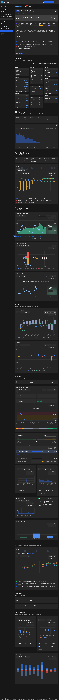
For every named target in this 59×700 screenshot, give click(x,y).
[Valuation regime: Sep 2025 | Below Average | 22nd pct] (48, 428)
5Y (21, 173)
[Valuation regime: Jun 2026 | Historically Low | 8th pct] (54, 428)
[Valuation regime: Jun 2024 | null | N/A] (38, 428)
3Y (19, 173)
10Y (23, 173)
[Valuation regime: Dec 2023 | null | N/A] (34, 428)
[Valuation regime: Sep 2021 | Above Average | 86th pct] (17, 428)
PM (20, 53)
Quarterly (54, 245)
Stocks (28, 2)
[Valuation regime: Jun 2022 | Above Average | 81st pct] (23, 428)
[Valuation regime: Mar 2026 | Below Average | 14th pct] (52, 428)
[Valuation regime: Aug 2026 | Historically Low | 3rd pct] (56, 428)
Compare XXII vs (7, 31)
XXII (18, 11)
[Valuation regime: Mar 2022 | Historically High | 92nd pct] (21, 428)
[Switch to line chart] (22, 168)
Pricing (42, 2)
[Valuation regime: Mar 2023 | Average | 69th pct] (29, 428)
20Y (28, 173)
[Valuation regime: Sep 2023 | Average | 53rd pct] (32, 428)
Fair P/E (47, 276)
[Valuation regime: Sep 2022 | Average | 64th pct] (25, 428)
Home (24, 2)
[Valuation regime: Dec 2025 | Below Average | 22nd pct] (50, 428)
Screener (33, 2)
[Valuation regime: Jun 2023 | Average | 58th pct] (31, 428)
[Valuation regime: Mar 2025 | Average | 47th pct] (44, 428)
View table (52, 175)
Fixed (52, 276)
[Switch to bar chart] (52, 168)
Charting (38, 2)
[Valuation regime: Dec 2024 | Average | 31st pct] (42, 428)
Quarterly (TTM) (52, 173)
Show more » (30, 32)
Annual (47, 215)
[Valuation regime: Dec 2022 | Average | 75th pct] (27, 428)
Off (40, 63)
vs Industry (54, 63)
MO (22, 53)
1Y (17, 173)
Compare (30, 6)
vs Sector (49, 63)
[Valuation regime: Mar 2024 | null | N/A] (36, 428)
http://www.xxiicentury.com (45, 51)
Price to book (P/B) (51, 389)
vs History (44, 63)
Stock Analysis (18, 6)
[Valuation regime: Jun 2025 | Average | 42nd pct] (46, 428)
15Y (26, 173)
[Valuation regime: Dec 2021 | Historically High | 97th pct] (19, 428)
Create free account (49, 2)
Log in (56, 2)
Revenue (53, 215)
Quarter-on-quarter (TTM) (50, 312)
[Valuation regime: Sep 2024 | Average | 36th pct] (40, 428)
